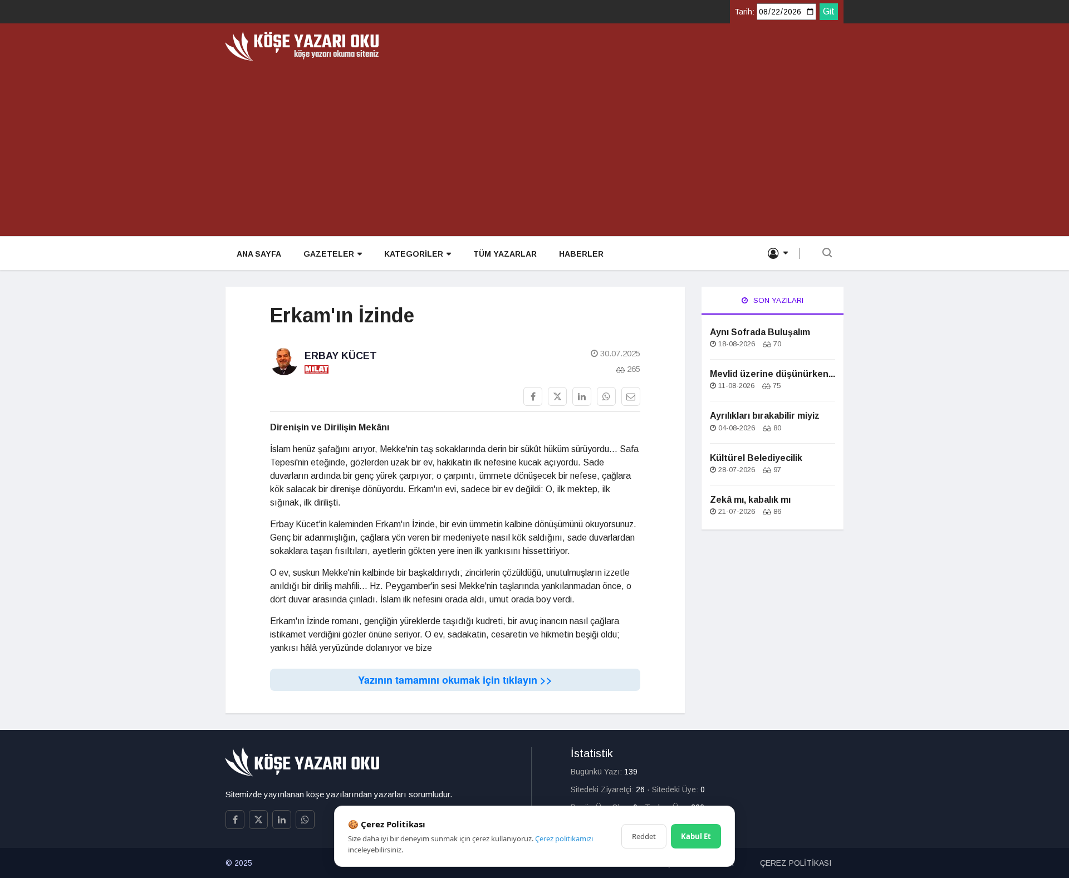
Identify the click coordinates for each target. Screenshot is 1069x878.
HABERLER (581, 253)
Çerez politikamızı (564, 838)
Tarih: (744, 11)
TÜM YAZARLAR (505, 253)
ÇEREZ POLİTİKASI (795, 863)
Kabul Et (696, 836)
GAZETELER (328, 253)
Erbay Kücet (341, 355)
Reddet (644, 836)
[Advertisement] (534, 145)
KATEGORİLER (413, 253)
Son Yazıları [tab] (777, 300)
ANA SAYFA (259, 253)
